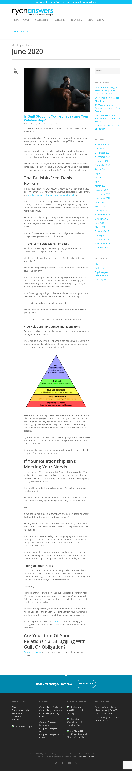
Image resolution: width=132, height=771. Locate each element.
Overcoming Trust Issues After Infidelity (107, 99)
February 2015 (102, 231)
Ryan (27, 124)
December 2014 (102, 239)
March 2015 (100, 227)
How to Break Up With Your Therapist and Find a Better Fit (107, 118)
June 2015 (99, 223)
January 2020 (101, 210)
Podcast (15, 719)
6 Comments (59, 124)
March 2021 (100, 185)
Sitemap (91, 757)
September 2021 (103, 165)
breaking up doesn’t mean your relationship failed (52, 195)
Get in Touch (86, 684)
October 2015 (101, 218)
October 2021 (101, 161)
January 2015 (101, 235)
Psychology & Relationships (44, 124)
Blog (90, 19)
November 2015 (102, 214)
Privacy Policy (81, 757)
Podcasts (99, 268)
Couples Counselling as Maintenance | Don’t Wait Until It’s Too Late (107, 90)
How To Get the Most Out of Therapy (107, 127)
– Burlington (51, 707)
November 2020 (102, 198)
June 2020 (99, 202)
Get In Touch (18, 713)
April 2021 (100, 181)
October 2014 (101, 247)
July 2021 (99, 173)
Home (16, 19)
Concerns (60, 19)
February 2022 (102, 144)
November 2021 (102, 156)
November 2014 (102, 243)
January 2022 (101, 148)
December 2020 (102, 194)
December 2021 (102, 152)
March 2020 (100, 206)
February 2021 (102, 189)
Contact (101, 19)
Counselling (41, 19)
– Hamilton (50, 710)
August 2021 (101, 169)
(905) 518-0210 (20, 31)
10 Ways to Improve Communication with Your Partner (107, 108)
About (26, 19)
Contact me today (32, 652)
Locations (76, 19)
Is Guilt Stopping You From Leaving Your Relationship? (56, 118)
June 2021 (99, 177)
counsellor (58, 621)
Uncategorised (102, 279)
